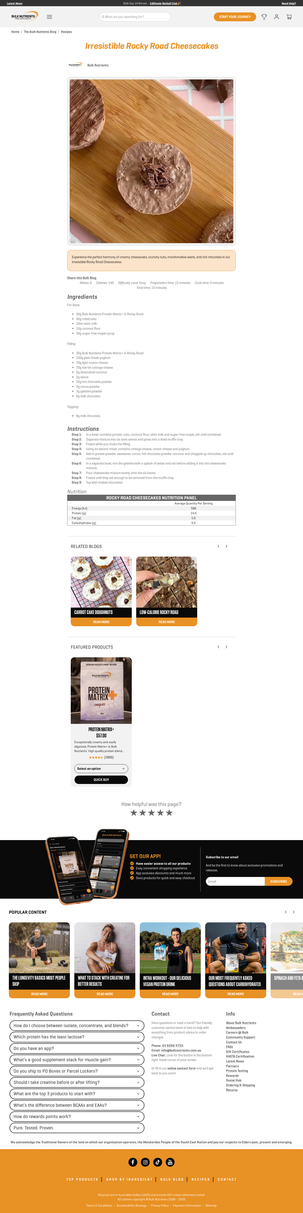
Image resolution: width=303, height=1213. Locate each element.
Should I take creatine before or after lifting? (57, 1082)
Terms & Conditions (99, 1205)
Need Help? (289, 3)
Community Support (240, 1037)
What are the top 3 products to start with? (54, 1094)
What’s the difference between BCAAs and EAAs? (60, 1105)
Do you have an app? (34, 1048)
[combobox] (101, 768)
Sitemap (210, 1205)
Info (230, 1014)
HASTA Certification (240, 1056)
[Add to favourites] (127, 661)
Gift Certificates (237, 1052)
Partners (232, 1066)
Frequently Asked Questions (41, 1014)
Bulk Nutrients (97, 65)
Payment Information (185, 1205)
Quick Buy (101, 780)
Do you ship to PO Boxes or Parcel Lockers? (56, 1071)
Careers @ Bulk (237, 1032)
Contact (161, 1014)
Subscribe (278, 881)
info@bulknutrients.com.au (181, 1050)
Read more (101, 622)
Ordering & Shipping (240, 1085)
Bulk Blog (172, 1179)
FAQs (229, 1047)
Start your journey (235, 17)
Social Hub (233, 1080)
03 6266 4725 (172, 1046)
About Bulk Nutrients (241, 1023)
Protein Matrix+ (101, 729)
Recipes (201, 1179)
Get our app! (145, 856)
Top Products (82, 1179)
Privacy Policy (158, 1205)
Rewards (232, 1075)
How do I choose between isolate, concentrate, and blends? (71, 1025)
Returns (232, 1090)
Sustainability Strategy (130, 1205)
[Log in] (276, 16)
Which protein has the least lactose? (49, 1037)
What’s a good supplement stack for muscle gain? (62, 1060)
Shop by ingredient (129, 1179)
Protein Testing (237, 1071)
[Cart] (289, 16)
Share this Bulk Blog (81, 278)
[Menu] (49, 16)
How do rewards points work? (42, 1116)
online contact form (181, 1068)
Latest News (14, 3)
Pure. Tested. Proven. (34, 1128)
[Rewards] (264, 16)
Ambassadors (236, 1028)
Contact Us (234, 1042)
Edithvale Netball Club (163, 3)
